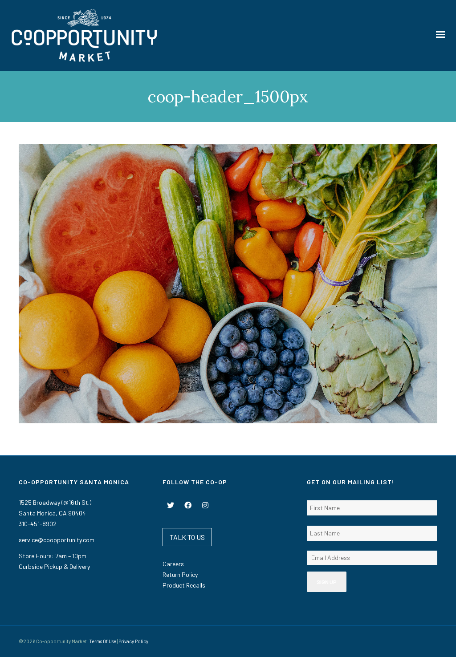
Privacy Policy (133, 641)
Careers (173, 564)
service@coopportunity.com (56, 539)
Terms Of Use (102, 641)
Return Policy (180, 574)
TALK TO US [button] (187, 537)
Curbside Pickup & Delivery (54, 566)
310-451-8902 (38, 523)
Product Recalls (184, 585)
